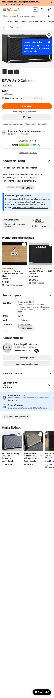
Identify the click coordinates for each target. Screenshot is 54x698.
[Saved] (43, 9)
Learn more (12, 400)
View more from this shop (27, 364)
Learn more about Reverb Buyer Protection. (30, 208)
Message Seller (27, 358)
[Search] (49, 16)
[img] (36, 131)
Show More (27, 188)
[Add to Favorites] (49, 35)
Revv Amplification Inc (19, 131)
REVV (20, 316)
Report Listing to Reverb (28, 153)
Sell (35, 9)
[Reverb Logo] (13, 10)
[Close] (48, 41)
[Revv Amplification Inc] (7, 348)
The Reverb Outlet (11, 22)
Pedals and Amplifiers (37, 22)
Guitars (23, 22)
